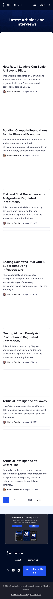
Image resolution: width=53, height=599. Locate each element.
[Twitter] (8, 571)
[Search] (48, 5)
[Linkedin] (13, 571)
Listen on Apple (17, 526)
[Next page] (38, 500)
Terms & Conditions (19, 594)
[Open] (34, 5)
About (18, 560)
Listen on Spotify (34, 526)
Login (42, 5)
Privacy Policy (36, 594)
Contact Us (33, 560)
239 (30, 500)
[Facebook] (19, 571)
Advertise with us (34, 571)
